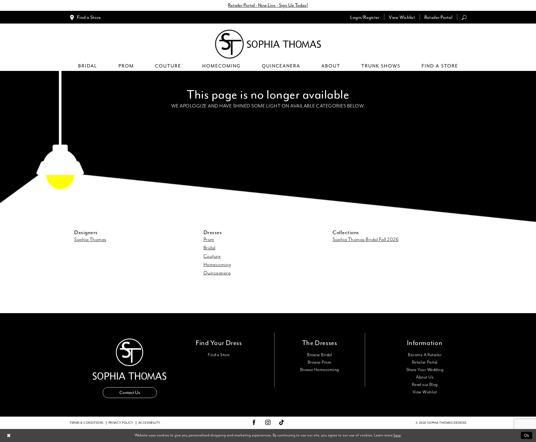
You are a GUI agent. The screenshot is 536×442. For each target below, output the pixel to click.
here (397, 435)
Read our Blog (425, 384)
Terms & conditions (86, 423)
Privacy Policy (121, 423)
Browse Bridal (319, 354)
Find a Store (219, 354)
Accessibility (149, 423)
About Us (424, 377)
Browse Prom (319, 362)
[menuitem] (85, 17)
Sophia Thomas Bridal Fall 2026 (366, 240)
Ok (526, 435)
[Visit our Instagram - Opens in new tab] (268, 422)
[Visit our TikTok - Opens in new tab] (282, 422)
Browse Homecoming (319, 369)
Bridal (209, 248)
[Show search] (464, 17)
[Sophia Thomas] (268, 44)
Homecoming (217, 265)
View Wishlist (425, 392)
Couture (212, 256)
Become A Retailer (424, 354)
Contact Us (129, 392)
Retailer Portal (425, 362)
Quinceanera (217, 273)
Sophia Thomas (90, 240)
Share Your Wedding (424, 369)
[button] (365, 17)
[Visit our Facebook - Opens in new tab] (254, 422)
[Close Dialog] (9, 435)
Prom (208, 240)
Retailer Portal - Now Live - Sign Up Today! (268, 5)
